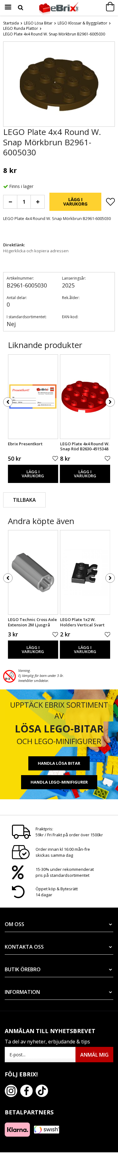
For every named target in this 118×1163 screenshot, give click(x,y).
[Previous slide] (8, 85)
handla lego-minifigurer (59, 782)
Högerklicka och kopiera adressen (36, 251)
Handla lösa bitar (59, 763)
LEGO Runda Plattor (20, 28)
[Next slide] (110, 85)
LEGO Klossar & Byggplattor (82, 23)
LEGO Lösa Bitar (38, 23)
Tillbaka (24, 499)
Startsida (11, 23)
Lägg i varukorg (75, 201)
